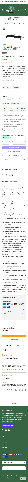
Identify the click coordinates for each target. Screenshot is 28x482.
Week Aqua (4, 59)
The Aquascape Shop (9, 473)
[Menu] (2, 10)
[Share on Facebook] (9, 174)
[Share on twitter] (19, 369)
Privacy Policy (5, 478)
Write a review (14, 336)
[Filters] (3, 350)
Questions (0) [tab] (20, 345)
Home (3, 24)
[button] (25, 10)
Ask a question (14, 339)
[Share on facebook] (16, 369)
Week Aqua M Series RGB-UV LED (15, 24)
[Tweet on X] (6, 174)
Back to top (14, 403)
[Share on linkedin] (25, 369)
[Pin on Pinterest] (12, 174)
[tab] (5, 181)
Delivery (4, 476)
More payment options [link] (14, 151)
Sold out (19, 142)
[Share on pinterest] (22, 370)
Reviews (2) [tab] (8, 345)
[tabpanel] (14, 238)
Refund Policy (10, 476)
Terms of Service (20, 476)
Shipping (9, 98)
